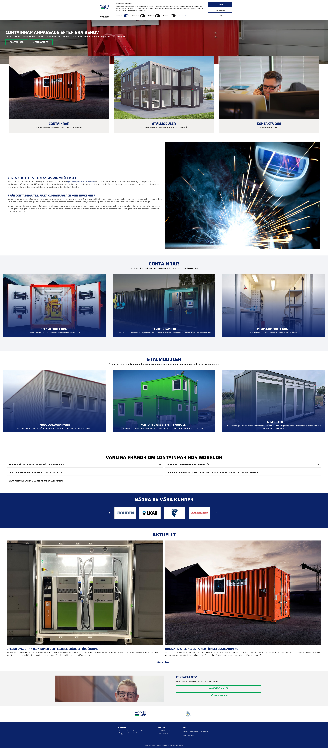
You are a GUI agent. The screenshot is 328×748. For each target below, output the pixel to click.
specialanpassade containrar (81, 181)
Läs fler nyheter (163, 662)
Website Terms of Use (164, 745)
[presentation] (109, 513)
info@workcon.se (219, 695)
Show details (182, 16)
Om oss (185, 732)
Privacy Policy (178, 745)
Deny (220, 15)
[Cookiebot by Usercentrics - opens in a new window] (104, 17)
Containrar (17, 42)
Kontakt (191, 735)
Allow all (220, 4)
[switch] (142, 15)
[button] (85, 464)
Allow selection (220, 10)
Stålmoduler (40, 42)
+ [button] (164, 342)
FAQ (184, 735)
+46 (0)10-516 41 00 (218, 688)
